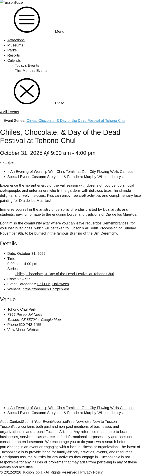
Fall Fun (43, 284)
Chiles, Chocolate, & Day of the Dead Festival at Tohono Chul (64, 274)
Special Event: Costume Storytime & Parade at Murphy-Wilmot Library (65, 177)
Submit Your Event (37, 422)
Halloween (60, 284)
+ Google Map (49, 320)
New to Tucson (105, 422)
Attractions (16, 40)
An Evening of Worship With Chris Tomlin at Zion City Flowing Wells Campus (70, 172)
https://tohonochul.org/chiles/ (46, 289)
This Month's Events (31, 71)
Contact (16, 422)
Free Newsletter (80, 422)
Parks (12, 50)
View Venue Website (23, 330)
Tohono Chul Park (21, 309)
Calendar (14, 60)
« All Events (9, 112)
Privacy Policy (91, 472)
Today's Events (27, 65)
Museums (15, 45)
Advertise (59, 422)
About (5, 422)
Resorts (13, 55)
